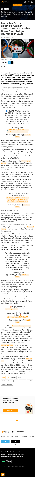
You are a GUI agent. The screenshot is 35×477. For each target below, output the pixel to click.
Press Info (10, 452)
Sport (19, 377)
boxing (16, 380)
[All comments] (2, 474)
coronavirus (23, 380)
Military (31, 436)
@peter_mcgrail (11, 309)
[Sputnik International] (5, 2)
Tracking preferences (17, 456)
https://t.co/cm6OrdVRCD (18, 130)
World (3, 377)
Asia (8, 377)
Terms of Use (17, 452)
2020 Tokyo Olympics (7, 380)
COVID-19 (30, 380)
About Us (3, 452)
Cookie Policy (12, 454)
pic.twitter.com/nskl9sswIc (17, 132)
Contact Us (4, 454)
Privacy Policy (20, 454)
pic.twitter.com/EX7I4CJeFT (17, 317)
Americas (10, 436)
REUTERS (4, 59)
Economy (24, 436)
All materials (4, 69)
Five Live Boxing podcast (21, 326)
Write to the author (12, 69)
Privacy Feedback (6, 456)
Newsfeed (13, 377)
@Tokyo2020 (22, 200)
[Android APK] (6, 462)
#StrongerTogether (13, 198)
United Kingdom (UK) (7, 384)
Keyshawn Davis (7, 345)
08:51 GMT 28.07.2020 (7, 37)
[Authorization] (25, 2)
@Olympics (12, 200)
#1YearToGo (25, 198)
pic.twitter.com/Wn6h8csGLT (17, 202)
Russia (17, 436)
